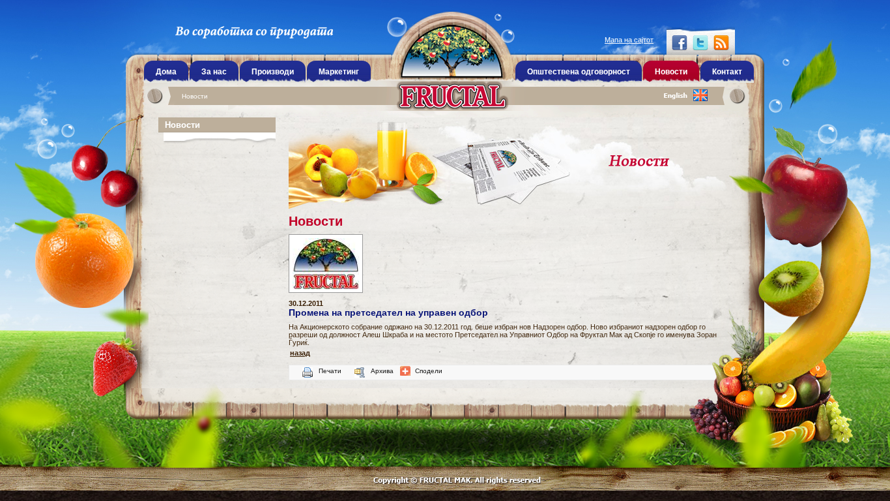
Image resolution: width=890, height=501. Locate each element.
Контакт (727, 71)
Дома (166, 71)
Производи (272, 71)
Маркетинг (339, 71)
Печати (330, 370)
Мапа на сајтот (629, 40)
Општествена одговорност (578, 71)
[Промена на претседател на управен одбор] (329, 297)
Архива (382, 370)
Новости (195, 96)
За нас (214, 71)
